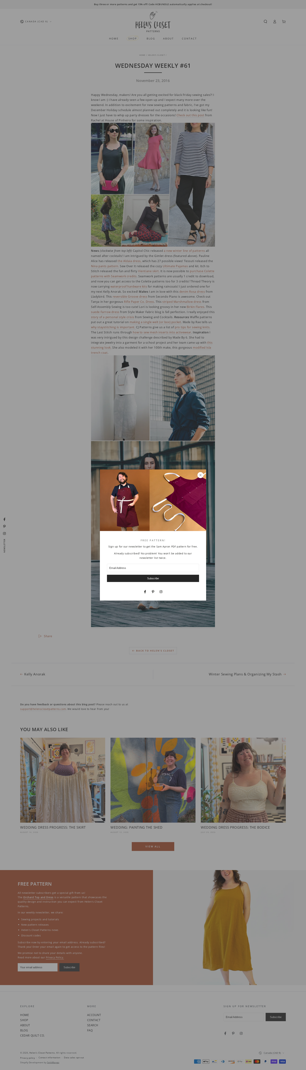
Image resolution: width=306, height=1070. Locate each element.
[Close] (200, 475)
